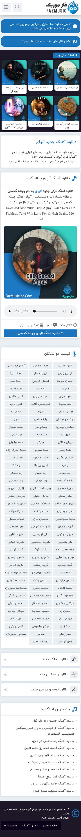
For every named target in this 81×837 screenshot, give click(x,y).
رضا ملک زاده (65, 481)
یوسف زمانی (40, 642)
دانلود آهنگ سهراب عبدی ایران (53, 791)
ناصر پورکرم (16, 626)
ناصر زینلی (65, 634)
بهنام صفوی (16, 427)
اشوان (65, 389)
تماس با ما (10, 826)
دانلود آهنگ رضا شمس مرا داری (53, 741)
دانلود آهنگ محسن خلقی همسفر (52, 769)
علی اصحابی (16, 527)
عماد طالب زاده (65, 550)
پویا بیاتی (16, 435)
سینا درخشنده (40, 511)
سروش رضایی (16, 496)
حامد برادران (16, 442)
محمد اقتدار (65, 588)
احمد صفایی (40, 366)
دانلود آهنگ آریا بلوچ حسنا (56, 777)
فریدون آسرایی (65, 557)
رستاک (16, 465)
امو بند (40, 389)
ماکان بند (65, 573)
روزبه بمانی (16, 481)
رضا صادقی (15, 473)
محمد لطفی (40, 588)
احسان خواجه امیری (65, 381)
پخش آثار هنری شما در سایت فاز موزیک (46, 41)
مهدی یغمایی (40, 619)
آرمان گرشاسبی (16, 366)
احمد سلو (16, 381)
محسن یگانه (40, 580)
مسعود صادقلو (40, 603)
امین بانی (16, 404)
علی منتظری (16, 534)
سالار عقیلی (65, 496)
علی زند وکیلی (65, 534)
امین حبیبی (65, 366)
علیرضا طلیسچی (40, 542)
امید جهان (65, 396)
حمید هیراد (16, 458)
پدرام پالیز (40, 435)
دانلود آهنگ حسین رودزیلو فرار (53, 721)
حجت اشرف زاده (16, 450)
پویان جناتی (65, 442)
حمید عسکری (40, 458)
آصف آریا (16, 373)
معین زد (65, 611)
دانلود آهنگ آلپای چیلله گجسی (46, 178)
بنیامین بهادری (65, 427)
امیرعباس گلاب (40, 404)
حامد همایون (40, 450)
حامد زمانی (65, 450)
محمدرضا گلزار (65, 596)
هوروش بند (65, 642)
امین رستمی (65, 412)
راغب (65, 465)
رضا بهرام (65, 473)
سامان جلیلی (41, 496)
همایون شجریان (16, 634)
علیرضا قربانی (16, 542)
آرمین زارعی (65, 373)
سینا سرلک (16, 511)
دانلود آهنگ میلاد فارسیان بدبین (52, 755)
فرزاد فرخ (40, 550)
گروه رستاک (40, 565)
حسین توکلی (65, 458)
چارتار (40, 442)
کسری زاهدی (16, 557)
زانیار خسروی (16, 488)
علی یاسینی (65, 542)
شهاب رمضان (16, 519)
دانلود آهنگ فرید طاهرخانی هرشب (51, 762)
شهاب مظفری (65, 527)
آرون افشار (40, 373)
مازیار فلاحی (16, 565)
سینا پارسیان (65, 511)
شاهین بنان (40, 519)
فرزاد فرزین (16, 550)
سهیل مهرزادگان (65, 504)
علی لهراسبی (40, 534)
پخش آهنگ (30, 826)
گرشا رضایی (65, 565)
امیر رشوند (65, 404)
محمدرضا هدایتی (40, 596)
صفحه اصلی (50, 826)
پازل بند (65, 435)
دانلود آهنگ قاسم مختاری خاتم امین (49, 748)
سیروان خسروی (16, 504)
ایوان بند (16, 412)
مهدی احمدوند (40, 611)
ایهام (40, 412)
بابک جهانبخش (65, 419)
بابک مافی (40, 419)
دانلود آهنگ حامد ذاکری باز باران (53, 784)
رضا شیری (40, 473)
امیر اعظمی (16, 396)
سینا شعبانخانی (65, 519)
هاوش (41, 634)
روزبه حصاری (65, 488)
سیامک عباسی (40, 504)
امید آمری (16, 389)
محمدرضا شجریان (16, 588)
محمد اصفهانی (16, 580)
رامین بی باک (40, 465)
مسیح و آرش (16, 603)
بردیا (16, 419)
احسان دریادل (40, 381)
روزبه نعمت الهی (40, 488)
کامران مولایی (40, 557)
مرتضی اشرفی (16, 596)
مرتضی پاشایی (65, 603)
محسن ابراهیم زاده (16, 573)
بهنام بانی (40, 427)
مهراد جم (16, 619)
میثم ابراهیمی (41, 626)
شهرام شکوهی (40, 527)
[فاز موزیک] (62, 13)
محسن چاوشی (65, 580)
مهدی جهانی (16, 611)
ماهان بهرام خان (41, 573)
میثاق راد (65, 626)
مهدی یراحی (65, 619)
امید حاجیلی (40, 396)
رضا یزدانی (40, 481)
